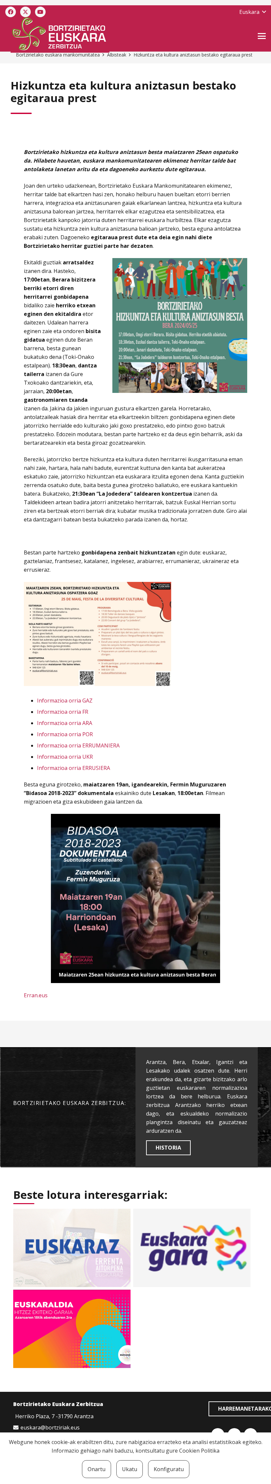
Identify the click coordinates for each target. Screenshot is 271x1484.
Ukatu (129, 1469)
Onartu (96, 1469)
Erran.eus (36, 995)
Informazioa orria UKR (65, 756)
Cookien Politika (199, 1450)
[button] (252, 12)
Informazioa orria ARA (64, 723)
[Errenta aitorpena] (72, 1248)
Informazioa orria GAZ (65, 700)
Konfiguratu (169, 1469)
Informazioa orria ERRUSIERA (73, 768)
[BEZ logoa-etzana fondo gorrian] (94, 35)
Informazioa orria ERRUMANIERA (78, 745)
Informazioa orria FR (62, 711)
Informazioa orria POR (65, 734)
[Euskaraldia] (72, 1329)
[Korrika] (192, 1248)
